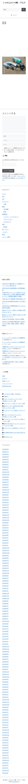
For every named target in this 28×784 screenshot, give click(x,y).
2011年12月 (5, 770)
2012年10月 (5, 760)
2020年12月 (5, 548)
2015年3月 (5, 694)
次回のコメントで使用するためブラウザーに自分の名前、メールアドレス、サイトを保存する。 (14, 150)
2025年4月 (5, 467)
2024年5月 (5, 484)
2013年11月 (5, 732)
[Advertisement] (14, 41)
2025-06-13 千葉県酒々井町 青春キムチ (14, 299)
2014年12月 (5, 699)
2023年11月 (5, 492)
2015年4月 (5, 692)
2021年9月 (5, 533)
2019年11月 (5, 570)
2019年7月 (5, 578)
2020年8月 (5, 558)
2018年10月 (5, 598)
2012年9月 (5, 763)
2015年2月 (5, 697)
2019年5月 (5, 583)
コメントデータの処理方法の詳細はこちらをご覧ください (13, 178)
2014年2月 (5, 725)
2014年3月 (5, 722)
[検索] (24, 9)
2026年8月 (5, 449)
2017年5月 (5, 634)
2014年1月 (5, 727)
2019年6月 (5, 581)
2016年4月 (5, 667)
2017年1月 (5, 644)
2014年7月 (5, 712)
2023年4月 (5, 505)
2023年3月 (5, 507)
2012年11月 (5, 758)
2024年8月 (5, 479)
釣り (3, 196)
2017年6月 (5, 631)
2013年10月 (5, 735)
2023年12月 (5, 490)
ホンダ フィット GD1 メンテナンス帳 (14, 403)
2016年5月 (5, 664)
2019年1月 (5, 591)
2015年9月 (5, 679)
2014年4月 (5, 720)
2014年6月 (5, 715)
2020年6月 (5, 563)
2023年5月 (5, 502)
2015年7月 (5, 684)
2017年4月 (5, 636)
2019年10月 (5, 573)
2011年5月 (5, 773)
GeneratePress (15, 781)
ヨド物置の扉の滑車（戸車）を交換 (12, 362)
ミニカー (4, 232)
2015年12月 (5, 672)
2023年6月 (5, 500)
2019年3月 (5, 586)
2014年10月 (5, 704)
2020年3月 (5, 568)
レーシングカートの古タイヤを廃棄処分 (13, 338)
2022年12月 (5, 515)
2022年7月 (5, 525)
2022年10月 (5, 520)
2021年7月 (5, 538)
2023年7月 (5, 497)
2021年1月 (5, 545)
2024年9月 (5, 477)
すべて (4, 194)
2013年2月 (5, 755)
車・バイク (5, 229)
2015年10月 (5, 677)
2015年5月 (5, 689)
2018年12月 (5, 593)
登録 (3, 376)
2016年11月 (5, 649)
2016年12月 (5, 646)
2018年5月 (5, 611)
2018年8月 (5, 603)
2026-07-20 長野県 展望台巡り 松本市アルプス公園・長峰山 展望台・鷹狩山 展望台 (13, 323)
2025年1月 (5, 469)
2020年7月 (5, 560)
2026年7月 (5, 452)
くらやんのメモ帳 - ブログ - (14, 3)
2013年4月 (5, 750)
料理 (5, 211)
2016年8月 (5, 656)
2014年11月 (5, 702)
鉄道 (3, 234)
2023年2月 (5, 510)
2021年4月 (5, 543)
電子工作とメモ (7, 437)
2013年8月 (5, 740)
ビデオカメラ (7, 222)
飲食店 (5, 227)
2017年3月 (5, 639)
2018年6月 (5, 608)
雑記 (3, 224)
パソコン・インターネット (11, 217)
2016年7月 (5, 659)
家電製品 (4, 214)
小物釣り (6, 396)
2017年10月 (5, 621)
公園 (5, 204)
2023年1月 (5, 512)
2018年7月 (5, 606)
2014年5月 (5, 717)
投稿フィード (6, 381)
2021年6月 (5, 540)
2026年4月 (5, 459)
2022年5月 (5, 527)
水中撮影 (6, 209)
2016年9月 (5, 654)
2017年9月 (5, 624)
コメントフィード (7, 383)
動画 (3, 206)
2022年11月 (5, 517)
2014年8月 (5, 710)
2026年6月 (5, 454)
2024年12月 (5, 472)
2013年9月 (5, 737)
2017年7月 (5, 629)
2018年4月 (5, 613)
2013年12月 (5, 730)
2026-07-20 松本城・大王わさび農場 (13, 319)
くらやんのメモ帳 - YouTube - (12, 394)
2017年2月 (5, 641)
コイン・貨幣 (6, 237)
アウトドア (5, 201)
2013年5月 (5, 747)
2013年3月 (5, 753)
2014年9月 (5, 707)
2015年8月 (5, 682)
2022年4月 (5, 530)
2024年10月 (5, 474)
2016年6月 (5, 661)
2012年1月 (5, 768)
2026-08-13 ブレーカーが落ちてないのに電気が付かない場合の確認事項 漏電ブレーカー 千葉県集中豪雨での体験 (13, 294)
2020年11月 (5, 550)
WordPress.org (6, 386)
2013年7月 (5, 742)
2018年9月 (5, 601)
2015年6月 (5, 687)
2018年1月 (5, 618)
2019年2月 (5, 588)
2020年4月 (5, 565)
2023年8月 (5, 495)
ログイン (4, 378)
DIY (3, 199)
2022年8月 (5, 522)
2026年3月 (5, 462)
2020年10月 (5, 553)
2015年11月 (5, 674)
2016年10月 (5, 651)
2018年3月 (5, 616)
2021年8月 (5, 535)
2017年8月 (5, 626)
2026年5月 (5, 457)
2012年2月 (5, 765)
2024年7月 (5, 482)
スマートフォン (8, 219)
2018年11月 (5, 596)
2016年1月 (5, 669)
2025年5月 (5, 464)
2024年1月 (5, 487)
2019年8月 (5, 575)
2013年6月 (5, 745)
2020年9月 (5, 555)
